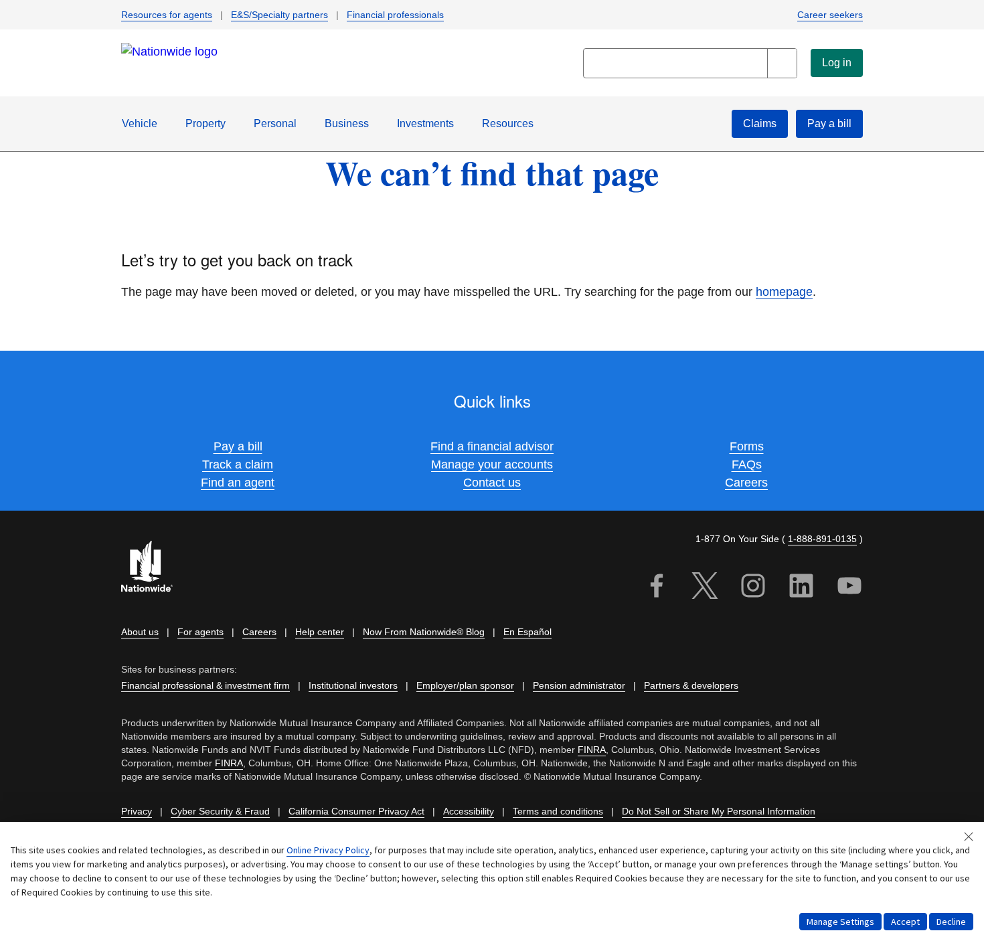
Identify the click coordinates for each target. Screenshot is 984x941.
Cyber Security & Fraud (220, 811)
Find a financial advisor (492, 446)
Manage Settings (840, 922)
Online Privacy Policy (328, 850)
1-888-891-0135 (822, 538)
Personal (275, 123)
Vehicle (139, 123)
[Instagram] (753, 588)
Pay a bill (238, 446)
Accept (905, 922)
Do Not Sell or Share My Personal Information (718, 811)
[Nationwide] (154, 568)
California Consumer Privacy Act (356, 811)
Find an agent (237, 482)
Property (205, 123)
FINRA (592, 749)
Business (347, 123)
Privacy (136, 811)
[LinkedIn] (801, 588)
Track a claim (237, 464)
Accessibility (468, 811)
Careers (746, 482)
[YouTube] (849, 588)
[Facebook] (656, 588)
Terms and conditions (558, 811)
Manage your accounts (492, 464)
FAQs (747, 464)
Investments (425, 123)
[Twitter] (704, 588)
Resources (508, 123)
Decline (951, 922)
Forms (747, 446)
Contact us (492, 482)
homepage (784, 291)
